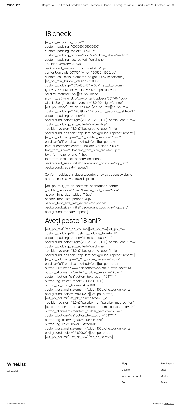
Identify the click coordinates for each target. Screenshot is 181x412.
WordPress (169, 403)
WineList (13, 5)
